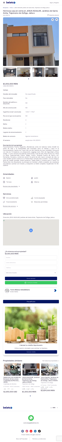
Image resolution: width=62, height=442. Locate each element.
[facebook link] (22, 431)
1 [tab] (9, 374)
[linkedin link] (35, 431)
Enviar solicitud (31, 278)
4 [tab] (32, 374)
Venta (11, 7)
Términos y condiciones (39, 439)
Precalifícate (31, 301)
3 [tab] (12, 374)
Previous (4, 369)
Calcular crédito (31, 352)
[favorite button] (56, 19)
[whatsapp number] (31, 418)
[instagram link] (27, 431)
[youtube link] (31, 431)
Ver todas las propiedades (50, 360)
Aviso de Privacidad (21, 439)
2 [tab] (29, 374)
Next (18, 369)
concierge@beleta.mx (31, 423)
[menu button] (4, 2)
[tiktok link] (39, 431)
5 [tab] (15, 374)
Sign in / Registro (54, 2)
